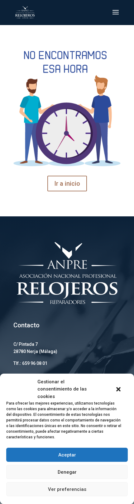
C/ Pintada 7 (25, 344)
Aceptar (67, 455)
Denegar (67, 472)
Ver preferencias (67, 489)
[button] (118, 389)
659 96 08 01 (34, 363)
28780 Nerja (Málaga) (35, 351)
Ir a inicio (67, 183)
